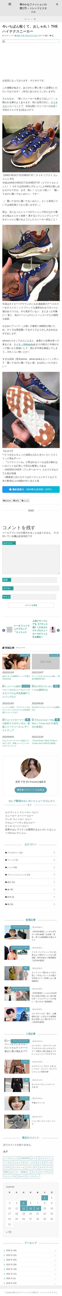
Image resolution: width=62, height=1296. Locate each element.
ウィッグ (25, 655)
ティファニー (33, 1176)
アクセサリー (14, 853)
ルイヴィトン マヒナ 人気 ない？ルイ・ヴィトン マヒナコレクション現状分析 (44, 1069)
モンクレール (18, 1167)
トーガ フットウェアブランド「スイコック (22, 629)
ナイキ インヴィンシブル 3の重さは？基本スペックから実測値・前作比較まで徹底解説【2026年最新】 (44, 956)
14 (37, 1208)
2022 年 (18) (11, 1269)
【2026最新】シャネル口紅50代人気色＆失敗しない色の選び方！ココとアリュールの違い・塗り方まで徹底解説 (44, 997)
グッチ (49, 1163)
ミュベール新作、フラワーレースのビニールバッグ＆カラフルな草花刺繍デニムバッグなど (16, 709)
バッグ (26, 686)
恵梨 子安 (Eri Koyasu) (27, 35)
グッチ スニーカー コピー (18, 819)
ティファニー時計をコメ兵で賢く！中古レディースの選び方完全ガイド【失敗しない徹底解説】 (44, 976)
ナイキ (26, 501)
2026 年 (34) (11, 1250)
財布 (10, 897)
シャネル (8, 1163)
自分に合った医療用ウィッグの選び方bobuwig (16, 677)
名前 (7, 580)
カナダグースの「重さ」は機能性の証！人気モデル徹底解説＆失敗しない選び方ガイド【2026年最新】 (44, 1018)
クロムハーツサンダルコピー (20, 822)
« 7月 (9, 1232)
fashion (8, 501)
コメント (9, 543)
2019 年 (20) (11, 1283)
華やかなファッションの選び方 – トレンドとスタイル (33, 8)
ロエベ (21, 1176)
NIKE (17, 501)
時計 (56, 686)
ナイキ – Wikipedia (23, 344)
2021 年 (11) (11, 1274)
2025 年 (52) (11, 1255)
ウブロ (7, 1167)
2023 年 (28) (11, 1264)
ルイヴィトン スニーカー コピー (22, 812)
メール (8, 588)
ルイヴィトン (46, 1158)
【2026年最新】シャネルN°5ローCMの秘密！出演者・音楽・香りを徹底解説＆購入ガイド (44, 935)
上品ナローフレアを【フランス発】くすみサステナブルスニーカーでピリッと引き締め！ (40, 629)
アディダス (32, 1167)
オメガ (40, 1163)
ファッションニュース (18, 875)
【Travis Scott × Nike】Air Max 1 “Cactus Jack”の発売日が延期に (44, 742)
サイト (6, 596)
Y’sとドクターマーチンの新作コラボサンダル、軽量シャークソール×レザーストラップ (15, 743)
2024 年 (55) (11, 1260)
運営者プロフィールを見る (31, 790)
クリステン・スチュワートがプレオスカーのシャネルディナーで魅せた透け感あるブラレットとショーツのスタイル (44, 1050)
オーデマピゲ (46, 1172)
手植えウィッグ (38, 1103)
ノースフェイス (11, 1158)
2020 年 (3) (10, 1278)
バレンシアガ (10, 1176)
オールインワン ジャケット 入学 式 (43, 1085)
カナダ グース (46, 1167)
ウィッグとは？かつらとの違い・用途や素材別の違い (46, 677)
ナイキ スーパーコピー (17, 826)
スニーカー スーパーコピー (19, 816)
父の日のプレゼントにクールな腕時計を (46, 708)
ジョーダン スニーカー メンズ (43, 1122)
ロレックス (30, 1163)
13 (30, 1208)
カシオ (35, 1172)
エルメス (18, 1163)
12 (23, 1208)
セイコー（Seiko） (20, 1172)
